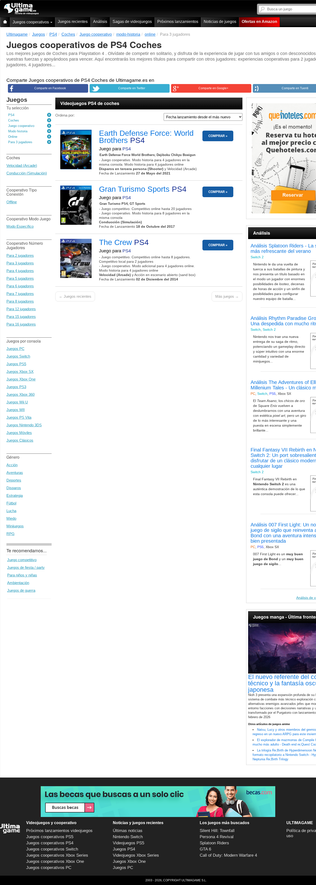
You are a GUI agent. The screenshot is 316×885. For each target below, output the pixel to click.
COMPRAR (216, 136)
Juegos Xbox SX (20, 371)
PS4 (11, 115)
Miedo (11, 518)
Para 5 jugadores (20, 278)
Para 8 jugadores (20, 301)
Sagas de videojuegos (132, 21)
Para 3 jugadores (20, 142)
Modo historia (17, 131)
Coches (13, 120)
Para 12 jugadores (21, 309)
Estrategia (14, 495)
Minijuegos (15, 526)
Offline (11, 202)
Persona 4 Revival (217, 836)
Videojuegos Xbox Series (136, 855)
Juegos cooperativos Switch (52, 849)
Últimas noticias (127, 830)
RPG (10, 534)
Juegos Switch (18, 356)
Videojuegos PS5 (128, 843)
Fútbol (11, 503)
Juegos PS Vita (18, 417)
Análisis (100, 21)
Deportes (13, 480)
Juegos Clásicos (19, 440)
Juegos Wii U (17, 402)
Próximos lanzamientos (177, 21)
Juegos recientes (73, 21)
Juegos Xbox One (21, 379)
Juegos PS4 (124, 849)
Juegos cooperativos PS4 (49, 843)
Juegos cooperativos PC (48, 867)
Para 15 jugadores (21, 316)
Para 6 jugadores (20, 286)
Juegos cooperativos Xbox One (55, 861)
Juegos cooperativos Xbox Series (57, 855)
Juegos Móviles (19, 433)
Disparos (13, 488)
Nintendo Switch (128, 836)
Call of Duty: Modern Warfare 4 (228, 855)
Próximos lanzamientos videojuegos (59, 830)
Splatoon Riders (214, 843)
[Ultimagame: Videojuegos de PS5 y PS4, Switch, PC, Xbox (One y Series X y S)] (21, 9)
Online (12, 137)
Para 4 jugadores (20, 271)
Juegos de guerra (21, 590)
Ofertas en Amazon (259, 21)
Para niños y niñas (22, 575)
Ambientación (18, 583)
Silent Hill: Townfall (217, 830)
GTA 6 (205, 849)
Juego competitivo (22, 560)
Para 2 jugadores (20, 255)
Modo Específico (20, 226)
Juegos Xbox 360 (20, 394)
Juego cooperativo (21, 126)
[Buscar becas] (158, 801)
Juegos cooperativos (31, 22)
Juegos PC (15, 349)
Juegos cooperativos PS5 (49, 836)
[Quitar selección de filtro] (49, 115)
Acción (12, 465)
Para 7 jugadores (20, 294)
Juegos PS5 (16, 364)
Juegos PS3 (16, 387)
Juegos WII (15, 410)
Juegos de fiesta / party (26, 567)
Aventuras (14, 472)
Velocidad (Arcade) (21, 165)
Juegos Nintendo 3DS (24, 425)
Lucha (11, 511)
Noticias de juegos (220, 21)
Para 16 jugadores (21, 324)
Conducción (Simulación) (26, 173)
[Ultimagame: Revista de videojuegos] (5, 22)
